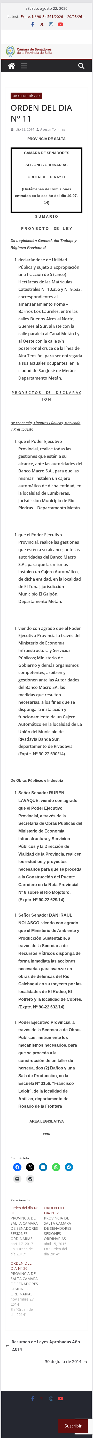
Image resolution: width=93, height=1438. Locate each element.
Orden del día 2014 (26, 96)
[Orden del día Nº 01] (27, 1231)
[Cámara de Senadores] (11, 66)
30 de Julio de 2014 (63, 1361)
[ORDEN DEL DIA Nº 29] (60, 1231)
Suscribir (73, 1426)
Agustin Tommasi (53, 129)
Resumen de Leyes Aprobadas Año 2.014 (46, 1345)
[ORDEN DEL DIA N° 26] (27, 1289)
